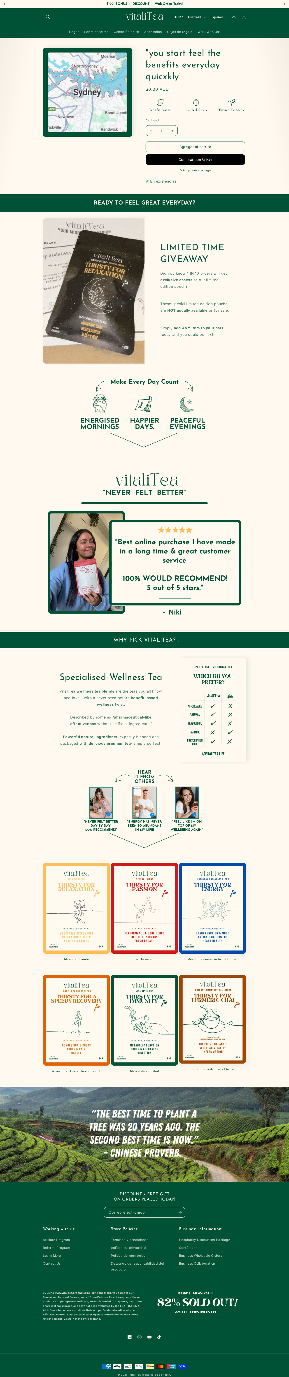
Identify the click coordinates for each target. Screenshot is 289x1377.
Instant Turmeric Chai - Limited (212, 1069)
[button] (48, 17)
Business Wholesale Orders (200, 1255)
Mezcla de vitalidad (144, 1071)
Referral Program (56, 1248)
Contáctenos (189, 1248)
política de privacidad (128, 1248)
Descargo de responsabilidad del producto (137, 1266)
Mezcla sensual (144, 959)
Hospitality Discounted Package (204, 1240)
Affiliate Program (56, 1240)
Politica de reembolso (128, 1255)
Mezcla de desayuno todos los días (212, 959)
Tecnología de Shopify (156, 1374)
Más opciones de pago (195, 170)
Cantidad (152, 120)
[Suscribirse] (180, 1212)
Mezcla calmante (76, 959)
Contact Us (52, 1263)
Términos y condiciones (129, 1240)
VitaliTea (135, 1374)
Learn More (52, 1255)
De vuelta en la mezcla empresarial (76, 1071)
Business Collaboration (197, 1263)
